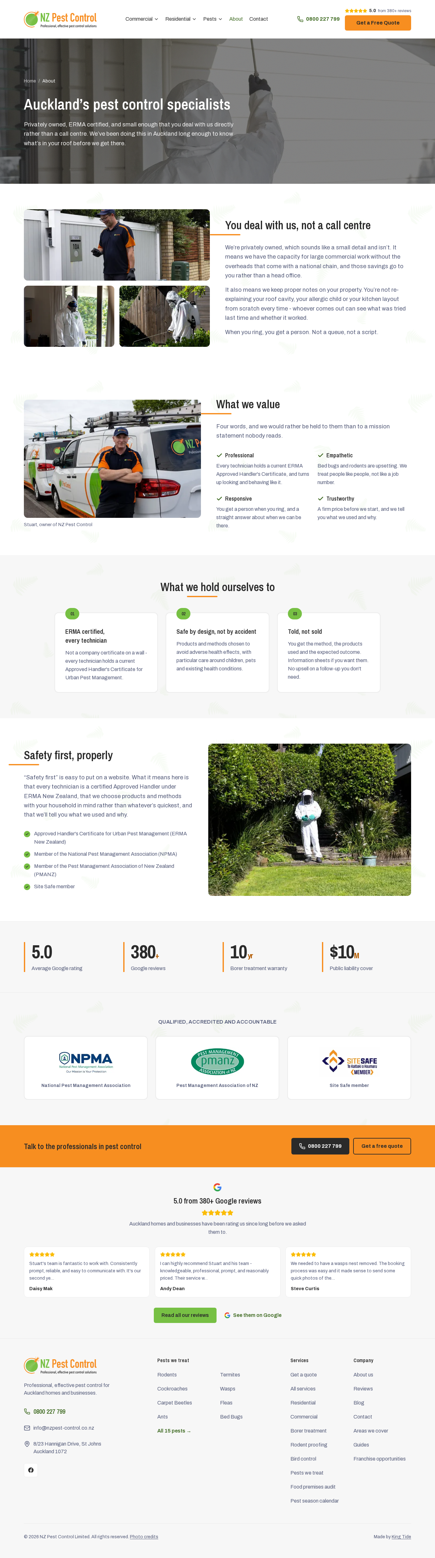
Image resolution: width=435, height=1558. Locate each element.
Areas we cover (370, 1430)
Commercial (139, 19)
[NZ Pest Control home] (60, 19)
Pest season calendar (314, 1501)
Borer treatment (308, 1430)
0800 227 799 (323, 19)
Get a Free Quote (378, 22)
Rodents (167, 1374)
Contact (258, 19)
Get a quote (303, 1374)
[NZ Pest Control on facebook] (31, 1470)
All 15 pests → (174, 1430)
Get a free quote (382, 1146)
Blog (358, 1402)
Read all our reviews (185, 1315)
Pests (210, 19)
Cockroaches (172, 1388)
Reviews (363, 1388)
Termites (230, 1374)
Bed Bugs (231, 1416)
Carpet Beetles (174, 1402)
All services (303, 1388)
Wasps (227, 1388)
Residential (177, 19)
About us (363, 1374)
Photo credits (144, 1536)
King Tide (401, 1536)
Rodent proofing (308, 1444)
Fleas (226, 1402)
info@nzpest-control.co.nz (63, 1428)
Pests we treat (307, 1473)
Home (30, 81)
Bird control (303, 1459)
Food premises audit (313, 1487)
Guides (361, 1444)
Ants (162, 1416)
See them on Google (257, 1315)
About (236, 19)
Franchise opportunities (379, 1459)
